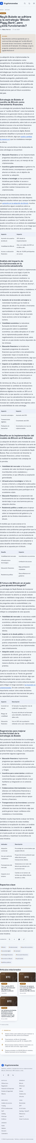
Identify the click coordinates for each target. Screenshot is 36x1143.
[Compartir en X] (9, 939)
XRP (20, 1088)
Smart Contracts (24, 1119)
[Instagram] (8, 1075)
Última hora (4, 1083)
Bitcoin (7, 10)
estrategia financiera (7, 955)
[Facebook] (3, 1075)
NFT (20, 1106)
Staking (3, 1114)
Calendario (4, 1133)
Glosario (3, 1131)
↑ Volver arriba (4, 1024)
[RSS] (13, 1075)
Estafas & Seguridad (7, 1091)
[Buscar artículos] (25, 3)
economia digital (5, 951)
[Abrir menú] (34, 3)
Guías (3, 1125)
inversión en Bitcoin (6, 958)
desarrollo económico (27, 947)
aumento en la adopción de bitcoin (15, 203)
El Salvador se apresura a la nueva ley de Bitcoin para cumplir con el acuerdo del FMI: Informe (27, 988)
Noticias (4, 1080)
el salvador (17, 951)
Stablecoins (22, 1094)
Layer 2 (21, 1116)
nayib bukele (19, 958)
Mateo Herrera (6, 29)
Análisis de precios (6, 1103)
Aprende (4, 1122)
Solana (21, 1091)
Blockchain (22, 1103)
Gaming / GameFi (24, 1111)
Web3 (20, 1100)
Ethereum (22, 1086)
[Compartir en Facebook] (14, 939)
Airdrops (3, 1116)
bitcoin (3, 947)
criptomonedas (13, 947)
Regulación (4, 1086)
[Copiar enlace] (24, 939)
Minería (3, 1094)
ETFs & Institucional (6, 1108)
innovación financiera (22, 955)
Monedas (22, 1080)
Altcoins (21, 1096)
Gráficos (3, 1119)
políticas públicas (6, 962)
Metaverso (22, 1114)
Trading (3, 1106)
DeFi (2, 1111)
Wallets (3, 1128)
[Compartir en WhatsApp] (19, 939)
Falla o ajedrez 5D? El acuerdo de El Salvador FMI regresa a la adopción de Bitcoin (8, 988)
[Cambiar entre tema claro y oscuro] (29, 3)
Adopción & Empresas (7, 1088)
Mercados (4, 1100)
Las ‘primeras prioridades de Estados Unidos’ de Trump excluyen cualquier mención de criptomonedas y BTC (8, 1013)
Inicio (2, 10)
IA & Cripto (22, 1108)
